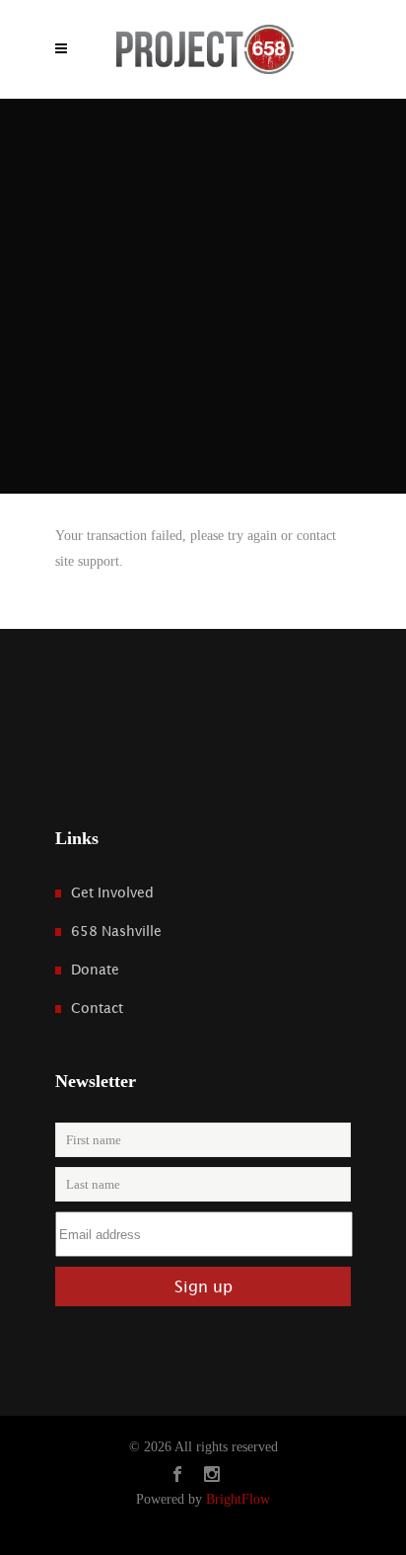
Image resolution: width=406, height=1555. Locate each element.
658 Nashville (116, 931)
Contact (97, 1008)
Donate (95, 969)
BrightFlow (238, 1499)
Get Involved (112, 892)
